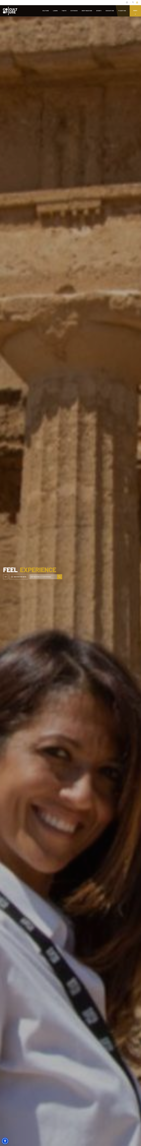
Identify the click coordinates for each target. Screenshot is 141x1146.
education (110, 10)
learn (55, 10)
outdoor (74, 10)
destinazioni (87, 10)
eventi (99, 10)
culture (45, 10)
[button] (5, 1141)
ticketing (122, 10)
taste (64, 10)
